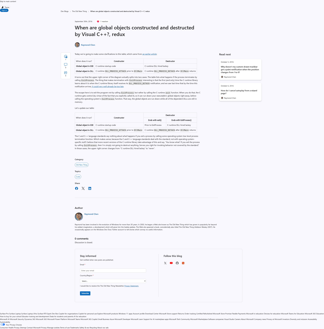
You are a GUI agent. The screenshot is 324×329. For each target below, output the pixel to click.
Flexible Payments (239, 313)
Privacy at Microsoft (274, 319)
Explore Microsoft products (107, 313)
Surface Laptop (15, 313)
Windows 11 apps (125, 313)
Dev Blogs (64, 11)
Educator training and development (35, 316)
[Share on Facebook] (76, 189)
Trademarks (74, 327)
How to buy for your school (10, 316)
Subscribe (85, 293)
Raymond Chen (88, 44)
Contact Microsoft (34, 327)
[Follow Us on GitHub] (177, 264)
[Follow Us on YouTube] (171, 264)
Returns (181, 313)
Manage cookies (53, 327)
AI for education (80, 316)
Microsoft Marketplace (199, 319)
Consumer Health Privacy (9, 327)
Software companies (216, 319)
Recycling (93, 327)
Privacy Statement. (131, 286)
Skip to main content (8, 1)
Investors (285, 319)
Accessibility (312, 319)
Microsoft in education (255, 313)
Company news (260, 319)
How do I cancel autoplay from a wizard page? (239, 92)
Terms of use (65, 327)
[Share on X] (83, 189)
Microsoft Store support (168, 313)
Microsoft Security (17, 319)
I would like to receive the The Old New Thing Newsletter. (109, 286)
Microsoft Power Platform (57, 319)
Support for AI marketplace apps (156, 319)
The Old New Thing (79, 11)
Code (78, 176)
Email (82, 264)
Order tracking (190, 313)
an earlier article (150, 54)
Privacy (44, 327)
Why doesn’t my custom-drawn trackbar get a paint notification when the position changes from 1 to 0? (240, 69)
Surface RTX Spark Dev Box (48, 313)
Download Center (152, 313)
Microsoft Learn (137, 319)
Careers (237, 319)
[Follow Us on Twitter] (165, 264)
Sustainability (5, 322)
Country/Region (87, 275)
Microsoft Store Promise (222, 313)
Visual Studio (229, 319)
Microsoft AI (4, 319)
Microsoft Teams (74, 319)
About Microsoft (247, 319)
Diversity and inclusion (298, 319)
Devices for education (272, 313)
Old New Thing (81, 165)
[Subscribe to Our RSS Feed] (183, 264)
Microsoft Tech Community (179, 319)
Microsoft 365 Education (314, 313)
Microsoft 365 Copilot (89, 319)
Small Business (103, 319)
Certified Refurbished (204, 313)
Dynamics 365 (29, 319)
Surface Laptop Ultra (29, 313)
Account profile (139, 313)
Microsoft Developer (122, 319)
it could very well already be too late (108, 86)
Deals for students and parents (61, 316)
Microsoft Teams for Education (292, 313)
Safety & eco (84, 327)
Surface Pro (4, 313)
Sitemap (23, 327)
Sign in (4, 10)
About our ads (102, 327)
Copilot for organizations (68, 313)
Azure (112, 319)
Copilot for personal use (87, 313)
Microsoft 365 (41, 319)
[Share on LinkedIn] (90, 189)
